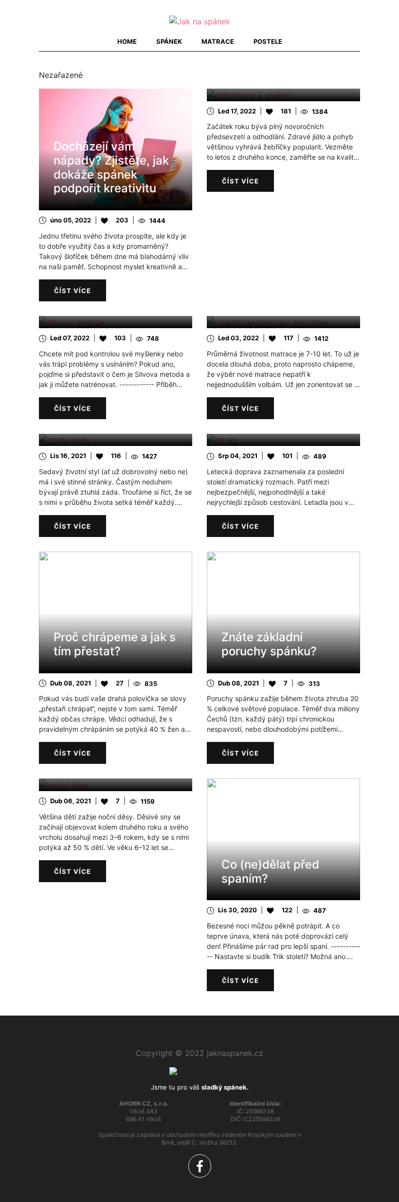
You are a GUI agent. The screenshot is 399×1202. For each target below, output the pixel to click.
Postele (268, 41)
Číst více (72, 291)
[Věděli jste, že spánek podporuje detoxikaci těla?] (283, 95)
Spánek (169, 41)
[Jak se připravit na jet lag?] (283, 440)
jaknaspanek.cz (235, 1053)
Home (127, 41)
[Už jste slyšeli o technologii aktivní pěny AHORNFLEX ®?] (283, 322)
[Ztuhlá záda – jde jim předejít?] (115, 440)
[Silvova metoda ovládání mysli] (115, 322)
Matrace (217, 41)
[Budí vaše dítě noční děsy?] (115, 784)
